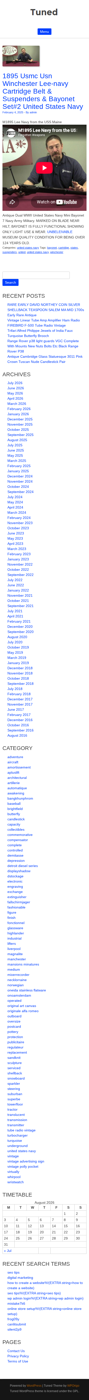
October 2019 (18, 647)
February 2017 (19, 715)
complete (14, 845)
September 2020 (20, 632)
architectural (17, 778)
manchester (16, 959)
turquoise (14, 1141)
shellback (14, 1073)
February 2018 (19, 694)
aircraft (12, 762)
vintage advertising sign (25, 1161)
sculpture (14, 1063)
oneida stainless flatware (26, 990)
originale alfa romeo (23, 1011)
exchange (15, 892)
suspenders (9, 252)
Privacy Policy (18, 1356)
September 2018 (20, 684)
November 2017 (20, 704)
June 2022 (15, 585)
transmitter (15, 1125)
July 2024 (14, 497)
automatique (17, 788)
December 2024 (20, 476)
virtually (13, 1172)
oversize (14, 1021)
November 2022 (20, 564)
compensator (17, 840)
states (74, 247)
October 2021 (18, 601)
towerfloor (15, 1104)
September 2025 (20, 435)
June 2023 (15, 533)
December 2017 (20, 699)
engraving (15, 886)
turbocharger (17, 1135)
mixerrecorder (18, 975)
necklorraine (17, 980)
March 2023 (16, 549)
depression (16, 861)
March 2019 (16, 658)
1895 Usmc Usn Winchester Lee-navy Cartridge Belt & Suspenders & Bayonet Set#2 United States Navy (42, 91)
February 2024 (19, 518)
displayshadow (18, 871)
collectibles (15, 829)
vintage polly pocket (22, 1166)
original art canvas (21, 1006)
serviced (14, 1068)
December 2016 (20, 720)
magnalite (15, 954)
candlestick (16, 819)
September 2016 (20, 730)
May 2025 (15, 455)
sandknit (14, 1058)
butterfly (13, 814)
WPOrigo (73, 1385)
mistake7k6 (16, 1303)
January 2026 (18, 414)
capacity (13, 824)
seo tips (13, 1272)
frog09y (13, 1319)
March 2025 (16, 461)
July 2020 (14, 642)
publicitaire (15, 1042)
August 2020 (17, 637)
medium (13, 969)
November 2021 (20, 595)
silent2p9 (14, 1329)
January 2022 (18, 590)
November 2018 (20, 673)
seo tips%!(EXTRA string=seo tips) (34, 1293)
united (21, 252)
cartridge (63, 247)
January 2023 (18, 559)
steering (13, 1089)
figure (11, 912)
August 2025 (17, 440)
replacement (17, 1052)
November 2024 (20, 481)
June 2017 (15, 709)
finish (11, 918)
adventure (15, 757)
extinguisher (16, 897)
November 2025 (20, 424)
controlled (15, 850)
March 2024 (16, 512)
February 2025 (19, 466)
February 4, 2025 (12, 112)
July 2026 (14, 383)
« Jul (7, 1251)
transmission (17, 1120)
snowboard (16, 1078)
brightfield (15, 809)
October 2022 (18, 570)
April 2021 (15, 616)
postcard (14, 1026)
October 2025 (18, 430)
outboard (14, 1016)
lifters (11, 944)
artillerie (13, 783)
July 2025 (14, 445)
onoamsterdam (19, 995)
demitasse (15, 855)
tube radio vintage (21, 1130)
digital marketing (20, 1278)
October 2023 (18, 528)
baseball (14, 804)
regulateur (15, 1047)
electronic (14, 881)
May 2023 (15, 538)
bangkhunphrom (20, 798)
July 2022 (14, 580)
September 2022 (20, 575)
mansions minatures (23, 964)
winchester (56, 252)
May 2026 (15, 393)
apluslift (13, 772)
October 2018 (18, 678)
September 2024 (20, 492)
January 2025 (18, 471)
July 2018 (14, 689)
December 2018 (20, 668)
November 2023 (20, 523)
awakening (15, 793)
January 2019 (18, 663)
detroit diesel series (22, 866)
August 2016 (17, 735)
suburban (14, 1094)
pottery (12, 1032)
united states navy (28, 247)
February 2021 (19, 621)
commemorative (20, 835)
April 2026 (15, 398)
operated (14, 1001)
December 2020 (20, 627)
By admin (31, 112)
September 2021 (20, 606)
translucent (16, 1115)
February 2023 (19, 554)
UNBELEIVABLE (59, 232)
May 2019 (15, 652)
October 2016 (18, 725)
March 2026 (16, 404)
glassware (15, 928)
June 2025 (15, 450)
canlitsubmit (16, 1324)
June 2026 (15, 388)
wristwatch (15, 1182)
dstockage (15, 876)
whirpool (14, 1177)
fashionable (16, 907)
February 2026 (19, 409)
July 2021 (14, 611)
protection (15, 1037)
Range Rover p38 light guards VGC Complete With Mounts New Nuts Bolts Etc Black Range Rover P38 (43, 346)
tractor (12, 1109)
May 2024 (15, 502)
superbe (13, 1099)
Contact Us (16, 1351)
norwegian (15, 985)
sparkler (13, 1083)
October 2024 (18, 487)
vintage (13, 1156)
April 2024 (15, 507)
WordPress (34, 1385)
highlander (15, 933)
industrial (14, 938)
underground (17, 1146)
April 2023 (15, 544)
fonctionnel (15, 923)
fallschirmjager (18, 902)
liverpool (14, 949)
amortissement (19, 767)
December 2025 (20, 419)
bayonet (52, 247)
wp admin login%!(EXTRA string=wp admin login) (45, 1298)
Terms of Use (17, 1361)
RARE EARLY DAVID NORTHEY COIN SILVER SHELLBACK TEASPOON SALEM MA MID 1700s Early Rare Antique (45, 310)
